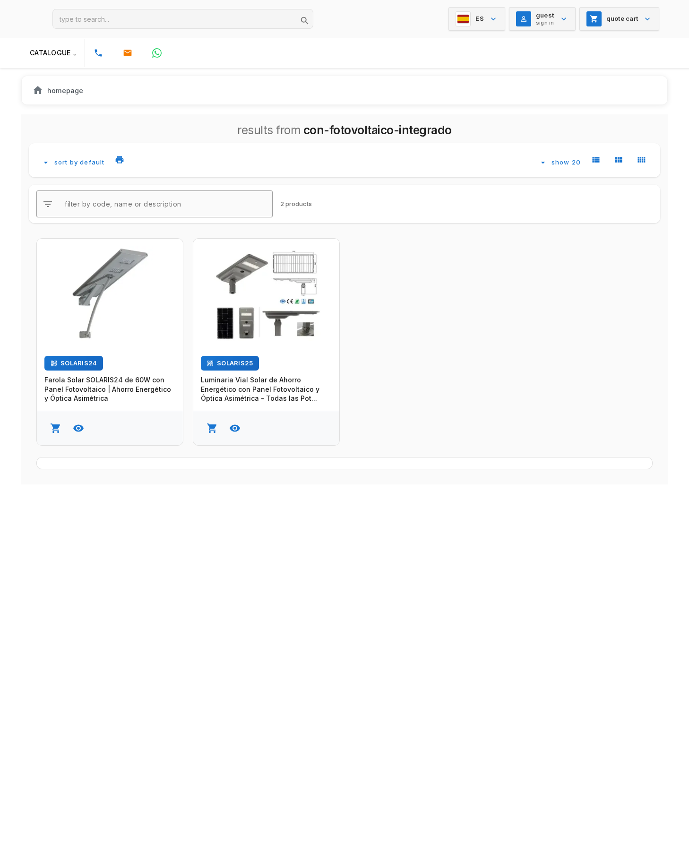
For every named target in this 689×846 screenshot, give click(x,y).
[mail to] (127, 52)
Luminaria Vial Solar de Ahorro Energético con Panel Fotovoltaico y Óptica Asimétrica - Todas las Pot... (260, 389)
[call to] (98, 52)
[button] (53, 53)
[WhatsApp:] (156, 52)
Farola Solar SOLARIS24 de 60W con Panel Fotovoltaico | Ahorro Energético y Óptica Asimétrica (107, 389)
